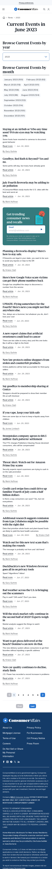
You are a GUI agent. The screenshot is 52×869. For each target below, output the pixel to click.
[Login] (48, 9)
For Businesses (34, 732)
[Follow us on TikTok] (11, 762)
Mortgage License (11, 732)
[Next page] (42, 695)
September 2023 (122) (15, 100)
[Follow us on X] (15, 762)
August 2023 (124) (30, 95)
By (10, 151)
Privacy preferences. (26, 3)
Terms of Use (9, 738)
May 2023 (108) (11, 90)
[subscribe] (41, 229)
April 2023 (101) (31, 85)
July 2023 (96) (11, 95)
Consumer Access (19, 797)
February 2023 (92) (36, 80)
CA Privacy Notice (36, 738)
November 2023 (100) (14, 111)
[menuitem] (14, 80)
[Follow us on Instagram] (7, 762)
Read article (8, 170)
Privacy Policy (34, 727)
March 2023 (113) (12, 85)
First (20, 706)
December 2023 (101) (14, 116)
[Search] (44, 9)
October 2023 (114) (13, 106)
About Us (7, 727)
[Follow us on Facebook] (4, 762)
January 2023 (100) (13, 80)
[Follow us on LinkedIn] (19, 762)
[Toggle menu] (3, 9)
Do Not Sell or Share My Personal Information (13, 752)
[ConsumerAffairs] (26, 9)
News (10, 17)
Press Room (33, 743)
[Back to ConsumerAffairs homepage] (4, 17)
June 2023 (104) (30, 90)
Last (32, 706)
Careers (7, 743)
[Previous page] (9, 695)
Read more (8, 146)
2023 (18, 17)
